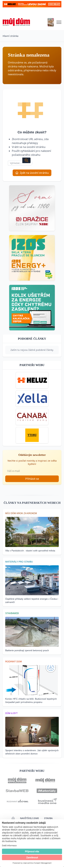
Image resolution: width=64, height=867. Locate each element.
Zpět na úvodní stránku (34, 173)
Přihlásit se (32, 479)
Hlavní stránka (10, 35)
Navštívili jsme (29, 818)
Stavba (48, 818)
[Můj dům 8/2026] (51, 22)
